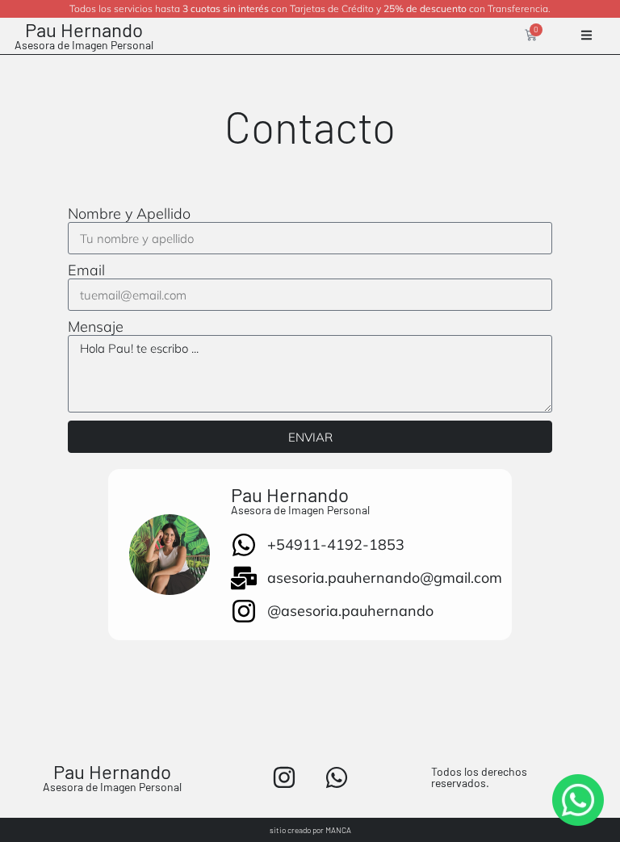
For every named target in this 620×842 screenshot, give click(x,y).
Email (86, 270)
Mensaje (96, 327)
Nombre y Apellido (129, 214)
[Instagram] (284, 777)
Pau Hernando (84, 29)
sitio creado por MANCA (310, 830)
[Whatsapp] (336, 777)
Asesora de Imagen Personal (84, 45)
